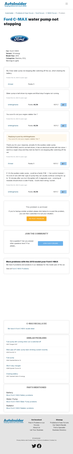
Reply (56, 105)
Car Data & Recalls (59, 425)
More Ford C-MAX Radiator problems (20, 408)
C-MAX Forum (51, 13)
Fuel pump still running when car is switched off (23, 342)
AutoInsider (9, 13)
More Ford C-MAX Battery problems (19, 395)
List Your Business (36, 430)
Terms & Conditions (43, 440)
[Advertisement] (53, 46)
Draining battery (12, 374)
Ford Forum (40, 13)
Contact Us (53, 440)
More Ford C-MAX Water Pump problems (21, 402)
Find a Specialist (59, 427)
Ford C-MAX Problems (20, 269)
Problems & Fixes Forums (59, 423)
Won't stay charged (13, 366)
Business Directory (59, 430)
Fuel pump (10, 358)
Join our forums (50, 243)
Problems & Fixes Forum (24, 13)
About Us (36, 427)
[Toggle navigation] (66, 4)
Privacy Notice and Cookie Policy (26, 440)
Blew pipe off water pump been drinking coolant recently (27, 350)
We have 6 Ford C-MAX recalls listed (21, 329)
